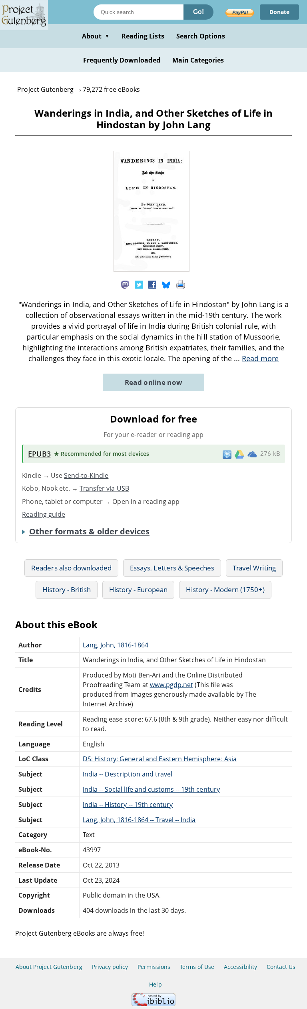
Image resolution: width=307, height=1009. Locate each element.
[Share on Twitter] (139, 284)
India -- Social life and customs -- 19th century (151, 789)
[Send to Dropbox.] (227, 454)
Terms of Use (197, 967)
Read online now (154, 382)
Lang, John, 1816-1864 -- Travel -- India (139, 819)
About (96, 36)
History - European (138, 589)
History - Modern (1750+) (225, 589)
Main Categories (198, 60)
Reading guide (43, 514)
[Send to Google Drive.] (239, 454)
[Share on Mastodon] (125, 284)
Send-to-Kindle (86, 475)
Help (155, 984)
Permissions (154, 967)
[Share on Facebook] (152, 284)
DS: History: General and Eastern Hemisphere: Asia (160, 758)
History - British (66, 589)
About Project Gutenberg (49, 967)
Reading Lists (143, 36)
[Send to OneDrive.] (252, 454)
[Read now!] (151, 269)
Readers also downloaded (71, 567)
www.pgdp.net (171, 684)
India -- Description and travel (127, 774)
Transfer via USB (104, 488)
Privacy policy (110, 967)
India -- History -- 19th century (128, 804)
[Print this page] (180, 284)
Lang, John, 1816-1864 (115, 645)
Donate (279, 12)
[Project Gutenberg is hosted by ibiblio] (153, 1004)
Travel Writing (254, 567)
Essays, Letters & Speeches (172, 567)
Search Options (200, 36)
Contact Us (281, 967)
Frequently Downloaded (121, 60)
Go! (198, 11)
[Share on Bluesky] (166, 284)
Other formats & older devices (89, 531)
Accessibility (240, 967)
